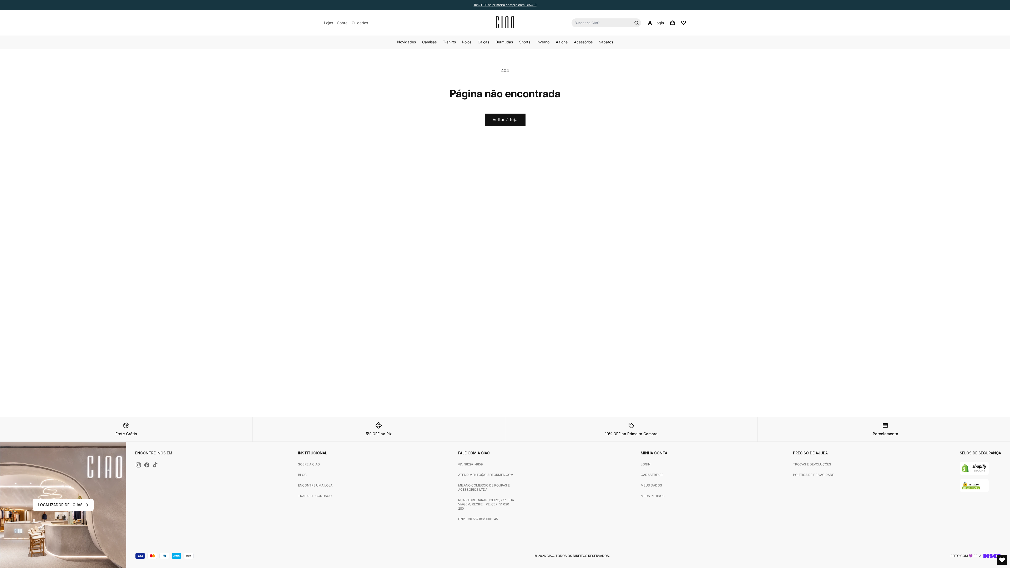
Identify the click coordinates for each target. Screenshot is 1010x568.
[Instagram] (138, 465)
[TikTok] (155, 465)
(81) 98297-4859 (470, 464)
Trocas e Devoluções (812, 464)
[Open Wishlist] (1002, 560)
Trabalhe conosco (315, 496)
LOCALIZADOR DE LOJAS (60, 505)
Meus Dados (651, 485)
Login (645, 464)
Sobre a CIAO (309, 464)
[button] (672, 23)
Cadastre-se (652, 475)
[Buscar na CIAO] (636, 23)
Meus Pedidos (653, 496)
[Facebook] (147, 465)
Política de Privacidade (813, 475)
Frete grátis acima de (505, 5)
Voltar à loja (505, 119)
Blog (302, 475)
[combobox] (606, 22)
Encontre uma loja (315, 485)
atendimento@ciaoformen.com (485, 475)
